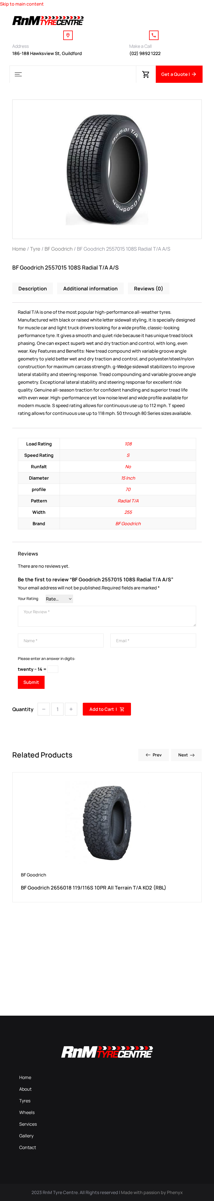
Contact (27, 1147)
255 (128, 512)
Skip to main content (22, 4)
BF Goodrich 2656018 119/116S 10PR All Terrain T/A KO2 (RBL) (93, 887)
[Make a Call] (154, 35)
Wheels (27, 1112)
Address (20, 46)
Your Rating (28, 598)
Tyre (35, 248)
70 (127, 489)
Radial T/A (128, 501)
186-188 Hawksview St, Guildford (47, 53)
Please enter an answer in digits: (46, 658)
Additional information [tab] (90, 288)
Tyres (24, 1101)
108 (128, 444)
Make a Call (140, 46)
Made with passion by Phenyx (152, 1192)
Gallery (26, 1136)
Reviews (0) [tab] (148, 288)
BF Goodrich (59, 248)
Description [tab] (32, 288)
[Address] (68, 35)
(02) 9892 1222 (144, 53)
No (128, 467)
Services (28, 1124)
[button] (18, 74)
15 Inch (128, 478)
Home (19, 248)
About (25, 1089)
